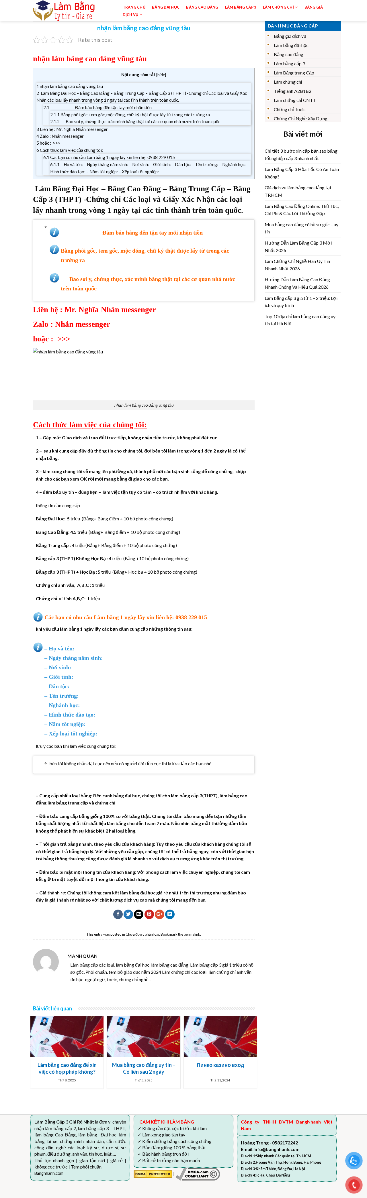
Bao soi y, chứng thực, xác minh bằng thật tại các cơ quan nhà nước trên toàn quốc (135, 121)
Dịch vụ (130, 14)
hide (161, 74)
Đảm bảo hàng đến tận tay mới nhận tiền (97, 107)
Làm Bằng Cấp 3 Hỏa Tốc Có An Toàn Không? (302, 172)
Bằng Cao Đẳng (202, 7)
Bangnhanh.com (48, 1173)
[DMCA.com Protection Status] (153, 1173)
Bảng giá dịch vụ (290, 36)
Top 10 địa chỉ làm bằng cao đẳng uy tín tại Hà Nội (300, 320)
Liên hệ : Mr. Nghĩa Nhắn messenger (72, 129)
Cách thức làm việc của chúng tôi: (69, 150)
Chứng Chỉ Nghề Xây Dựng (300, 118)
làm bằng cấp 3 (186, 795)
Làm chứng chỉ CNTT (295, 100)
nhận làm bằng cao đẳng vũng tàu (69, 86)
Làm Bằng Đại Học (67, 188)
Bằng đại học (165, 7)
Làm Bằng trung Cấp (294, 72)
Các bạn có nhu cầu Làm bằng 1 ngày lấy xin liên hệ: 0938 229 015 (109, 157)
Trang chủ (134, 7)
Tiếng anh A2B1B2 (292, 91)
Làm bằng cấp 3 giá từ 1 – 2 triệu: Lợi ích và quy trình (301, 301)
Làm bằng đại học (291, 45)
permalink (192, 934)
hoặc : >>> (48, 142)
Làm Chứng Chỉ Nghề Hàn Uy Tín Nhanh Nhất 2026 (297, 264)
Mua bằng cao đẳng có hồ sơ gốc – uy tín (301, 228)
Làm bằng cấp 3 (240, 7)
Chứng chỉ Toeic (290, 109)
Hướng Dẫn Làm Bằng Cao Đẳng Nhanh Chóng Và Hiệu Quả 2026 (297, 283)
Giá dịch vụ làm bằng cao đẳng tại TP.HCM (298, 191)
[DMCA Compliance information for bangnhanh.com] (197, 1173)
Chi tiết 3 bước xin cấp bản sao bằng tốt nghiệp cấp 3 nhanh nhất (301, 154)
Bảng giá (313, 7)
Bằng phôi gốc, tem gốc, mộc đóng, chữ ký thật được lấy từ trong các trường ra (131, 114)
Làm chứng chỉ (288, 81)
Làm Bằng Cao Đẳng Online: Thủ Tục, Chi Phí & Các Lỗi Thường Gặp (302, 209)
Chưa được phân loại (142, 934)
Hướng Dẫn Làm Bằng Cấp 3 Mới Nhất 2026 (298, 246)
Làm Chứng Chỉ (278, 7)
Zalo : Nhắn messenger (60, 136)
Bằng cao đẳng (288, 54)
